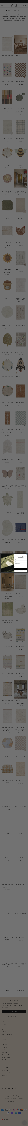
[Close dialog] (26, 554)
